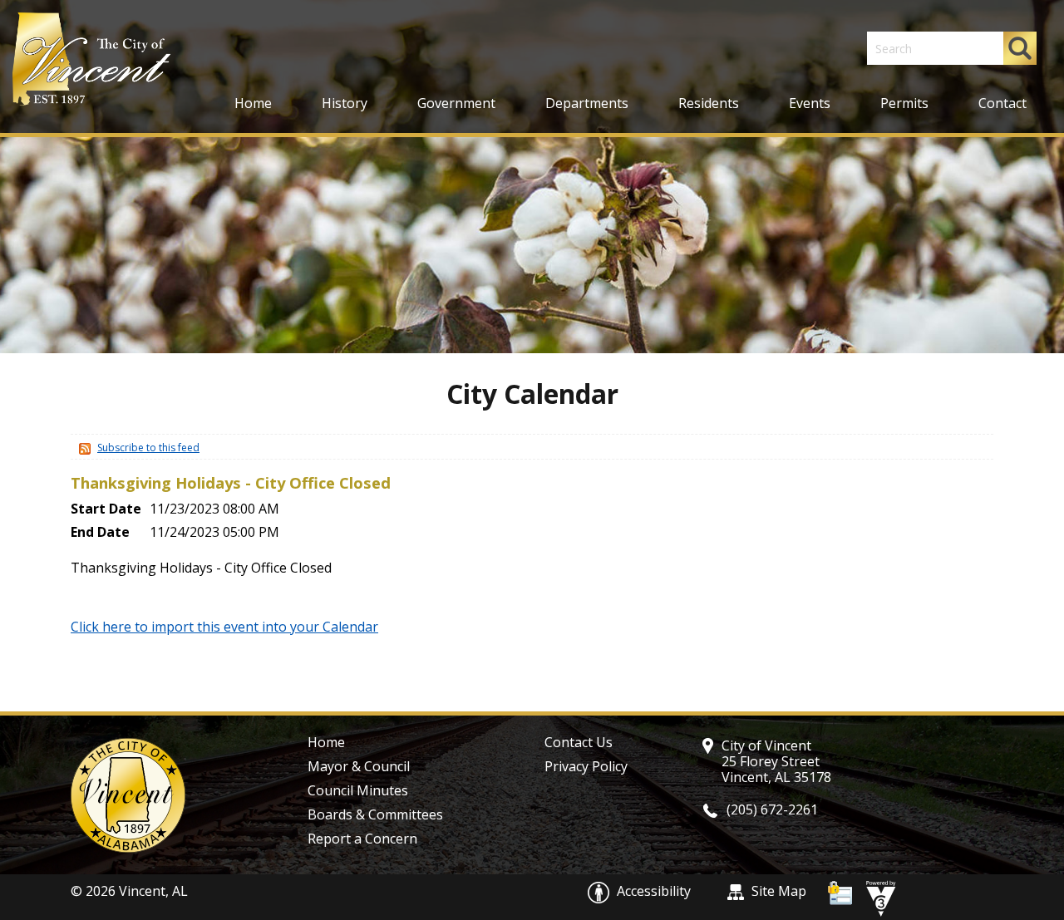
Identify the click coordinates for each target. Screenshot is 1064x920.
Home (253, 103)
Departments (586, 103)
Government (456, 103)
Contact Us (578, 742)
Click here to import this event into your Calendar (224, 626)
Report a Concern (362, 838)
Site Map (777, 891)
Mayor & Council (359, 766)
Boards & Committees (375, 814)
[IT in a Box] (877, 897)
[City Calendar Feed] (83, 447)
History (344, 103)
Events (809, 103)
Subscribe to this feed (148, 447)
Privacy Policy (586, 766)
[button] (1020, 48)
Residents (708, 103)
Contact (1002, 103)
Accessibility (653, 891)
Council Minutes (358, 790)
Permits (904, 103)
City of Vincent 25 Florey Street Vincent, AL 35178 (776, 761)
